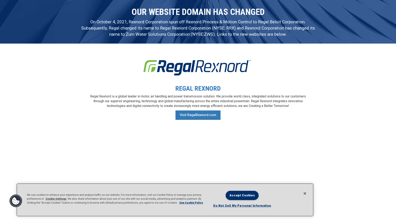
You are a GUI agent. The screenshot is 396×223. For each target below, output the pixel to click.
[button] (15, 201)
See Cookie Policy (191, 202)
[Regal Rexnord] (198, 68)
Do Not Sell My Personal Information (242, 206)
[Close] (304, 193)
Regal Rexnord (198, 88)
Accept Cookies (242, 195)
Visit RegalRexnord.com (198, 115)
